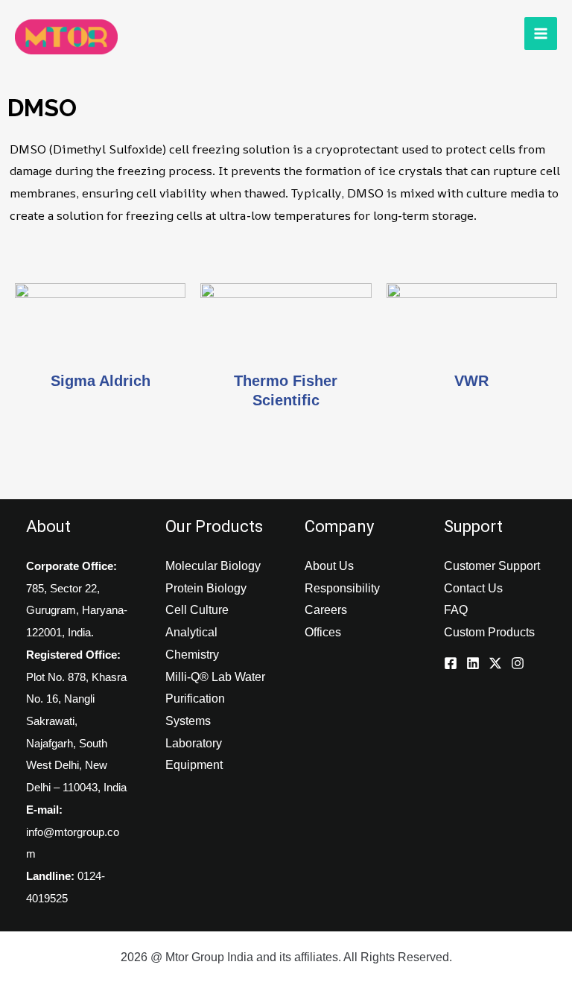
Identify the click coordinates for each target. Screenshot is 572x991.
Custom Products (489, 632)
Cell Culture (197, 610)
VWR (471, 381)
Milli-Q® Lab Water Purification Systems (215, 699)
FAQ (456, 610)
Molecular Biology (213, 566)
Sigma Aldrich (100, 381)
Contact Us (473, 588)
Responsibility (342, 588)
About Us (329, 566)
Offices (323, 632)
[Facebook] (450, 663)
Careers (326, 610)
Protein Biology (206, 588)
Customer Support (492, 566)
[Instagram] (517, 663)
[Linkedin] (473, 663)
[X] (495, 663)
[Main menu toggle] (540, 33)
